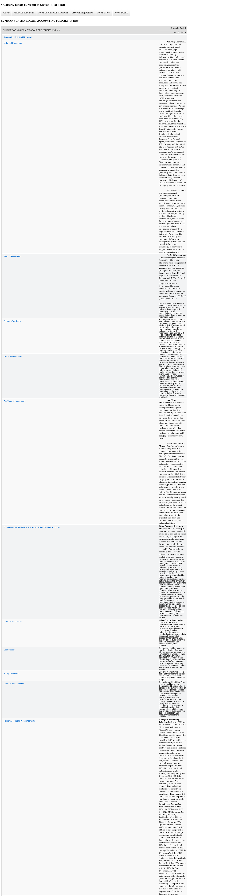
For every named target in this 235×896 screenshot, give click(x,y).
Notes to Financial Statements (53, 12)
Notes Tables (103, 12)
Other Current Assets (13, 622)
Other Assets (9, 650)
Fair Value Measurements (15, 401)
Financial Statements (24, 12)
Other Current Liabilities (14, 684)
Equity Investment (11, 673)
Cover (6, 12)
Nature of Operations (13, 43)
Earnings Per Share (12, 321)
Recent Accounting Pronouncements (19, 721)
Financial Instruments (13, 356)
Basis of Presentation (13, 256)
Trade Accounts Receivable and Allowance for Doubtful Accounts (32, 527)
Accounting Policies (82, 12)
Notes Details (121, 12)
